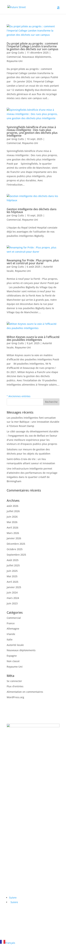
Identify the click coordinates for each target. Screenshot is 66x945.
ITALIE (16, 783)
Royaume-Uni (15, 61)
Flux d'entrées (15, 686)
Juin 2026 (12, 516)
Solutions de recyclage (20, 814)
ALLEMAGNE (21, 772)
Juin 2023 (12, 603)
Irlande (11, 634)
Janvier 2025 (14, 587)
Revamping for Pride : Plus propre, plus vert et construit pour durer (33, 261)
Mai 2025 (12, 576)
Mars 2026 (13, 533)
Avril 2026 (12, 527)
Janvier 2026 (14, 538)
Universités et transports (21, 865)
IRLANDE (18, 738)
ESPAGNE (18, 760)
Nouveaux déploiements (36, 56)
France (11, 623)
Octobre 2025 (15, 549)
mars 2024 (13, 598)
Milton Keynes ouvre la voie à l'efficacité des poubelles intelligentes (33, 338)
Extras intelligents (17, 826)
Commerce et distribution (22, 861)
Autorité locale (15, 645)
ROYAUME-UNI (23, 794)
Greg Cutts (17, 52)
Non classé (13, 661)
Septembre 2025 (16, 554)
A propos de (14, 879)
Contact (11, 888)
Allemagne (13, 628)
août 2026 (12, 506)
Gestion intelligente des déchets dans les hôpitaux (31, 210)
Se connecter (14, 681)
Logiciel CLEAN (15, 822)
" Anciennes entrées (18, 396)
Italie (9, 639)
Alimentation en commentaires (25, 691)
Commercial (14, 56)
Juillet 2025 (13, 565)
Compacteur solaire (18, 810)
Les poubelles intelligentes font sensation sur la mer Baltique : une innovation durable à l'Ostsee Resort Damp (33, 422)
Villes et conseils (16, 856)
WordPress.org (15, 697)
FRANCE (17, 749)
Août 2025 (12, 560)
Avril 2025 (12, 581)
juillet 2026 (13, 511)
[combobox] (33, 942)
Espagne (12, 655)
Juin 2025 (12, 570)
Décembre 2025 (16, 543)
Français (10, 942)
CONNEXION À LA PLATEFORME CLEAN (24, 919)
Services (11, 883)
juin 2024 (12, 592)
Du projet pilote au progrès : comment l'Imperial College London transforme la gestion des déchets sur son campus (32, 46)
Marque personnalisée (20, 818)
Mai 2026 (12, 522)
